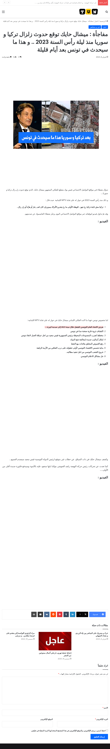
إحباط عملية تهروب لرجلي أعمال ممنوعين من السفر (55, 654)
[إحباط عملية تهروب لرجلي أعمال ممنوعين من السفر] (55, 641)
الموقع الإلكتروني (46, 719)
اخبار (96, 21)
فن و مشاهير (95, 27)
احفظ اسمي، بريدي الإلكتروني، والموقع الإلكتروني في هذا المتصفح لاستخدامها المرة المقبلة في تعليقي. (68, 731)
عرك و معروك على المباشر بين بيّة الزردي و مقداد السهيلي (92, 634)
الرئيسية (103, 21)
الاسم (105, 708)
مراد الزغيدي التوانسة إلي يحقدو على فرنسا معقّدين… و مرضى (20, 634)
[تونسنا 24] (88, 11)
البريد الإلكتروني (101, 719)
